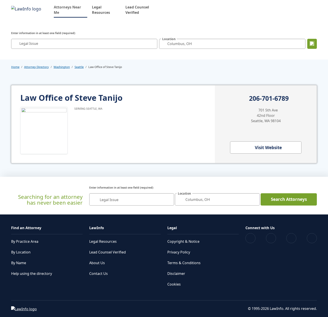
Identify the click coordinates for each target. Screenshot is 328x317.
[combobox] (84, 44)
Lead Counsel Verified (137, 10)
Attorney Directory (36, 67)
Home (15, 67)
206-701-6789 (269, 98)
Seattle (79, 67)
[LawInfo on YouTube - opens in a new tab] (291, 238)
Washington (62, 67)
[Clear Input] (153, 43)
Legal (172, 227)
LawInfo (96, 227)
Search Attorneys (289, 199)
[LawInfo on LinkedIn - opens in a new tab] (312, 238)
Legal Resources (101, 10)
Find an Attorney (26, 227)
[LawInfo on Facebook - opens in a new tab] (250, 238)
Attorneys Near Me (70, 10)
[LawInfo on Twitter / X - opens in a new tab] (271, 238)
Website (268, 147)
